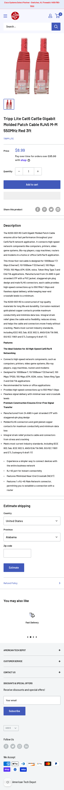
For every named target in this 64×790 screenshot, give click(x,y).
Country (8, 513)
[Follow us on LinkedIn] (26, 746)
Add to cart (32, 184)
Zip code (8, 545)
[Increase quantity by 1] (38, 171)
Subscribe (14, 711)
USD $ (8, 728)
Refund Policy (10, 583)
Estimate (14, 567)
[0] (57, 16)
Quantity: (8, 171)
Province (8, 529)
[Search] (56, 27)
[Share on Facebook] (37, 209)
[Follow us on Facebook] (6, 746)
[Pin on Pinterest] (44, 209)
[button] (32, 196)
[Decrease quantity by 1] (19, 171)
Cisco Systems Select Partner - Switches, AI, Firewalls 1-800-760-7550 (32, 4)
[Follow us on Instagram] (19, 746)
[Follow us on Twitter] (12, 746)
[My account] (50, 16)
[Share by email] (57, 209)
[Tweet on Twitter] (51, 209)
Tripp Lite (9, 138)
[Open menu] (5, 16)
